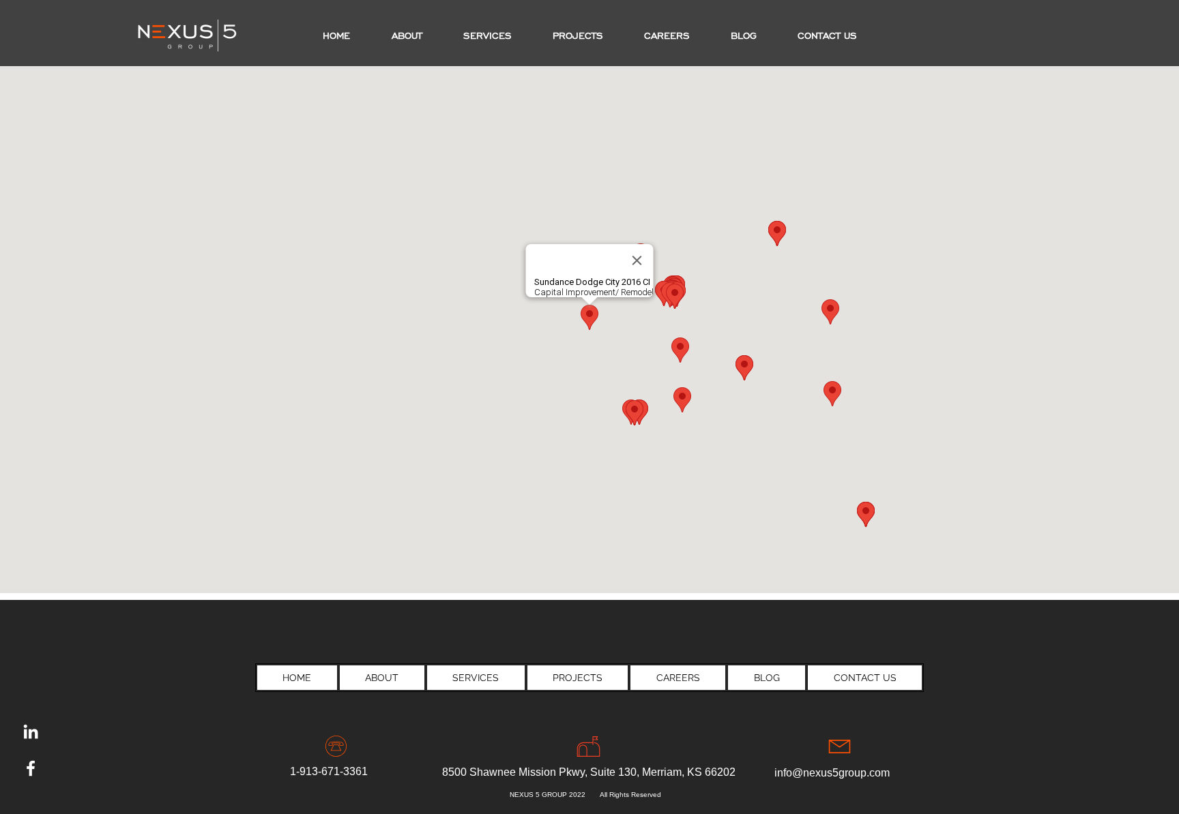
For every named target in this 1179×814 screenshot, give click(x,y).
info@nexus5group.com (832, 773)
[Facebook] (30, 768)
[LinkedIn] (30, 731)
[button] (578, 36)
